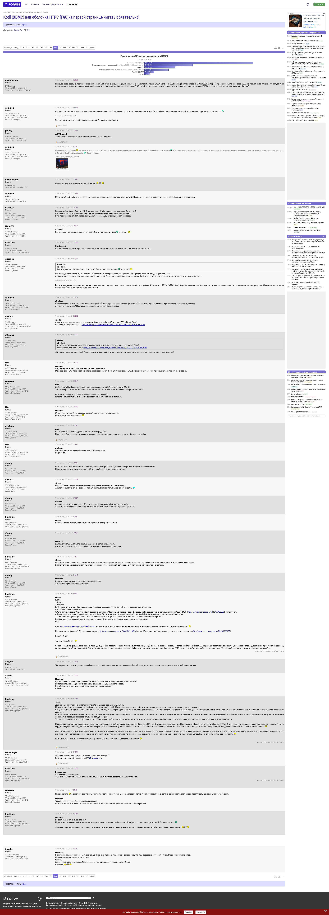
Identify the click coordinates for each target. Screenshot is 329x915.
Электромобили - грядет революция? (305, 41)
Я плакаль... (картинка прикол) (302, 120)
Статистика (92, 903)
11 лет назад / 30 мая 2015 (66, 575)
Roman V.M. (18, 30)
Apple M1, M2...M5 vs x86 (299, 90)
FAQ (85, 903)
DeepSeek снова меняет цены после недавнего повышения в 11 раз (305, 261)
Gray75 (66, 657)
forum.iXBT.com (95, 909)
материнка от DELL (298, 404)
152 (37, 47)
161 (78, 47)
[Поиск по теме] (279, 48)
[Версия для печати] (275, 48)
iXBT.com (50, 909)
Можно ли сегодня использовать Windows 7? (307, 57)
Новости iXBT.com (295, 236)
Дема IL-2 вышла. (297, 394)
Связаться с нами (52, 903)
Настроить (201, 912)
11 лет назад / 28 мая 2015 (66, 259)
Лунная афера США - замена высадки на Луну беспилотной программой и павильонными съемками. (308, 48)
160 (73, 47)
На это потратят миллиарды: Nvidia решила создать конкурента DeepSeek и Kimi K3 (307, 288)
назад (16, 47)
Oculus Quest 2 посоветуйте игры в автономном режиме (306, 219)
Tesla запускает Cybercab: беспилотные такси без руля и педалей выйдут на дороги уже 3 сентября (308, 277)
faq (28, 30)
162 (82, 47)
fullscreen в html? (297, 397)
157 (60, 47)
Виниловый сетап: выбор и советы (304, 82)
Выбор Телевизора (298, 43)
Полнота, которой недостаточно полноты (309, 223)
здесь (24, 24)
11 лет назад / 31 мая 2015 (66, 790)
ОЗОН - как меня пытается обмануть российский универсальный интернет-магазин (308, 77)
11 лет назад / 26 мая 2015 (66, 226)
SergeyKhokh (62, 440)
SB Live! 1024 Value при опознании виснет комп (308, 385)
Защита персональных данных (90, 905)
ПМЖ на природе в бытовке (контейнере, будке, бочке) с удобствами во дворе (306, 63)
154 (46, 47)
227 (150, 59)
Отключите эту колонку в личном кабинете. (304, 416)
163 (87, 47)
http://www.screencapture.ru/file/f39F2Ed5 (78, 626)
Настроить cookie (71, 905)
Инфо (281, 80)
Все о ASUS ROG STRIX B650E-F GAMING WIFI (309, 207)
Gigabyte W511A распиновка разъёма (307, 230)
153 (41, 47)
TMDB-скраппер (94, 758)
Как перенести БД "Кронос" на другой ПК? (306, 407)
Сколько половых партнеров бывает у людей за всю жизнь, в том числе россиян (308, 116)
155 (50, 47)
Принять (188, 912)
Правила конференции (69, 903)
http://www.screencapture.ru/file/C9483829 (205, 612)
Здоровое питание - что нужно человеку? (306, 36)
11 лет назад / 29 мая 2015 (66, 362)
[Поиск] (308, 4)
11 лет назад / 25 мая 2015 (66, 80)
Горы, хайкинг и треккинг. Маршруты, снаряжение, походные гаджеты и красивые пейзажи (307, 213)
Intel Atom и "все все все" (300, 113)
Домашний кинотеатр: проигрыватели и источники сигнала (25, 12)
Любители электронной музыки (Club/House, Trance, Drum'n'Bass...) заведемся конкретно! (307, 93)
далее (92, 47)
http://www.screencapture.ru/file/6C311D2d (116, 631)
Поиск (81, 903)
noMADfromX (62, 126)
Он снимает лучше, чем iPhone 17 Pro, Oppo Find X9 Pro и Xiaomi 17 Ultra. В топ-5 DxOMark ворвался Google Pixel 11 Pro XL (308, 271)
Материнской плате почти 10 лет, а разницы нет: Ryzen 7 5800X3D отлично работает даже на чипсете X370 (308, 241)
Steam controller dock (301, 227)
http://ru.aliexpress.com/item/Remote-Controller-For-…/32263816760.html (113, 324)
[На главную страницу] (12, 4)
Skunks (61, 657)
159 (69, 47)
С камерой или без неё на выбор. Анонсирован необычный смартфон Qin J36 (307, 256)
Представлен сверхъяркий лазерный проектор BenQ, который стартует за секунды (308, 252)
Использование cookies (54, 905)
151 (32, 47)
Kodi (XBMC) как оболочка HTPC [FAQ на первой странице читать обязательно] (71, 17)
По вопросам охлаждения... (301, 412)
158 (64, 47)
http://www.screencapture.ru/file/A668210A (211, 631)
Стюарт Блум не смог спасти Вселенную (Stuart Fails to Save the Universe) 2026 (308, 86)
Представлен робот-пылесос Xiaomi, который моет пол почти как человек (308, 266)
